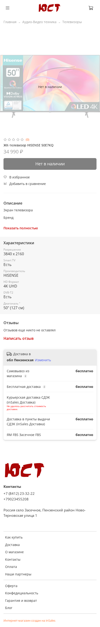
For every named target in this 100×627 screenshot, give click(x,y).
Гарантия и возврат (21, 600)
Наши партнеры (18, 574)
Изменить (43, 360)
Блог (8, 608)
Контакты (12, 559)
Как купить (14, 537)
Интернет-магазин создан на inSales (29, 621)
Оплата (11, 566)
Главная (10, 22)
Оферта (11, 586)
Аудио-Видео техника (39, 22)
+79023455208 (16, 499)
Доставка (12, 544)
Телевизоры (72, 22)
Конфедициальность (21, 593)
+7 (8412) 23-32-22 (19, 493)
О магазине (14, 552)
